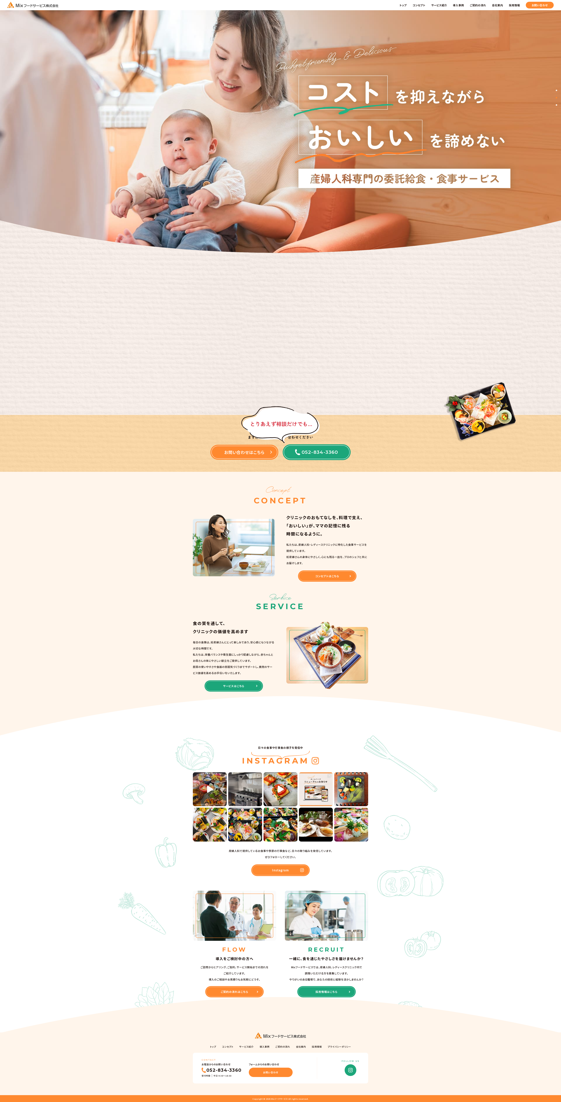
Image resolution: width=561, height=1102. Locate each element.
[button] (556, 90)
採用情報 (514, 5)
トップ (403, 5)
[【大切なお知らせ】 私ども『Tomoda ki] (280, 789)
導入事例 (458, 5)
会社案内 (497, 5)
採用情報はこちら (326, 992)
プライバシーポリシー (339, 1046)
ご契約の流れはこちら (234, 992)
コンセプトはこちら (327, 576)
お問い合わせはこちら (244, 452)
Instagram (280, 870)
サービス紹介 (439, 5)
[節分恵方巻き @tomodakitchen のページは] (210, 825)
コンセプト (419, 5)
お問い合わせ (540, 5)
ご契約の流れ (478, 5)
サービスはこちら (233, 686)
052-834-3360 (320, 452)
